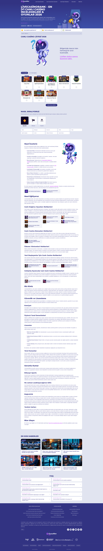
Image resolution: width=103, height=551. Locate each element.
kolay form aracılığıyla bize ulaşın (55, 423)
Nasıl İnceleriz (74, 511)
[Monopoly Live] (26, 96)
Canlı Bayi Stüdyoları (64, 1)
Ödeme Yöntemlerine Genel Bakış (57, 513)
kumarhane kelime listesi (57, 509)
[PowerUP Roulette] (76, 82)
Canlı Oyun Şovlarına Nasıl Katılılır (34, 517)
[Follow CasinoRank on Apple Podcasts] (81, 529)
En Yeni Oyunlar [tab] (34, 72)
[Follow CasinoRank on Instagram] (71, 529)
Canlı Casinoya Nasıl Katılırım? (34, 509)
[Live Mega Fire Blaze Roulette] (51, 82)
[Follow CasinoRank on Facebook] (68, 529)
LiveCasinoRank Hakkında (74, 509)
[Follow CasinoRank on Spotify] (78, 529)
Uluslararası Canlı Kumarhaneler (57, 517)
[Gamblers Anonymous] (33, 540)
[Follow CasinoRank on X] (73, 529)
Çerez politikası (35, 549)
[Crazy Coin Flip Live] (51, 96)
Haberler (80, 1)
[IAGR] (27, 540)
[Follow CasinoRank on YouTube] (76, 529)
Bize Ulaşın (74, 515)
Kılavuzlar (74, 1)
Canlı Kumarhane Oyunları (51, 1)
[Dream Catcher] (39, 96)
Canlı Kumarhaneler (39, 1)
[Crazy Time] (26, 82)
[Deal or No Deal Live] (64, 82)
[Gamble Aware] (64, 540)
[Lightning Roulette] (39, 82)
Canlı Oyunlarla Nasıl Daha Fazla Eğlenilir (34, 511)
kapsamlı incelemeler (54, 186)
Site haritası (69, 549)
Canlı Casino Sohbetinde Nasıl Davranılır (34, 515)
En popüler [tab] (25, 72)
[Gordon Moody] (49, 540)
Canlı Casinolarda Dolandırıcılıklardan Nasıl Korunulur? (34, 513)
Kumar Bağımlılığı (57, 515)
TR (22, 529)
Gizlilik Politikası (52, 549)
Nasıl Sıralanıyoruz (74, 513)
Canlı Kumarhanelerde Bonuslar (57, 511)
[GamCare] (40, 540)
